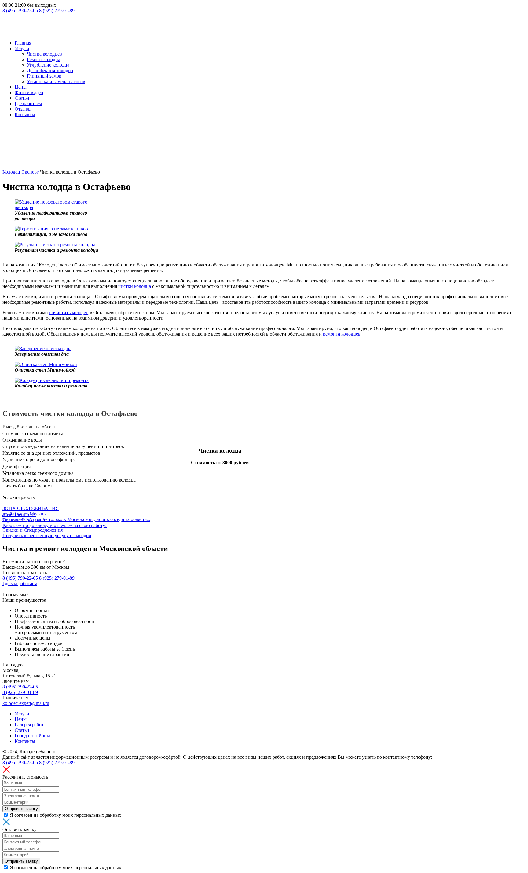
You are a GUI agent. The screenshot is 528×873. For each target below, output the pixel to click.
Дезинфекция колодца (50, 70)
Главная (23, 43)
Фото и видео (29, 92)
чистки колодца (134, 286)
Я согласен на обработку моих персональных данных (65, 815)
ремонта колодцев (342, 333)
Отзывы (23, 109)
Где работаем (28, 103)
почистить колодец (69, 312)
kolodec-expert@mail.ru (25, 703)
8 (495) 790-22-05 (20, 10)
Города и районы (32, 735)
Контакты (25, 114)
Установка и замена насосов (56, 81)
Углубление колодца (48, 65)
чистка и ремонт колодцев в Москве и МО (105, 751)
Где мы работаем (19, 583)
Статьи (22, 98)
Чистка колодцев (44, 54)
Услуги (22, 48)
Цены (21, 87)
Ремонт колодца (43, 59)
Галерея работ (29, 724)
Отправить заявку (21, 808)
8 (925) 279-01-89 (57, 10)
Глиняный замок (44, 76)
